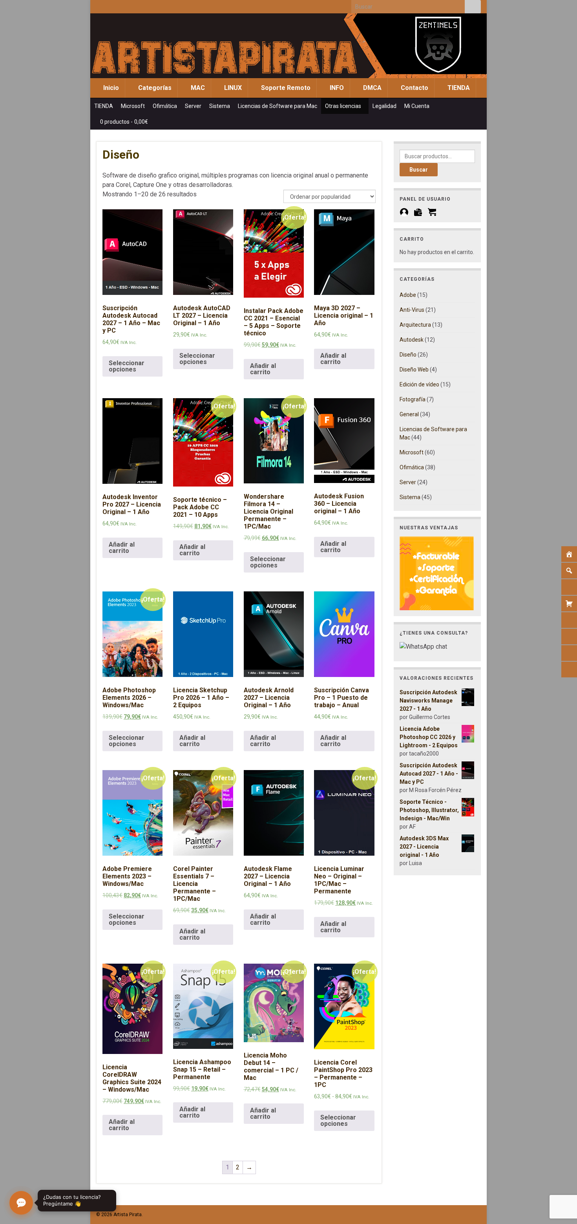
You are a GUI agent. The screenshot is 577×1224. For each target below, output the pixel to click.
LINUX (232, 87)
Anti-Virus (412, 310)
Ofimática (165, 106)
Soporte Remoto (284, 87)
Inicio (110, 87)
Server (193, 106)
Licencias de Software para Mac (277, 106)
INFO (336, 87)
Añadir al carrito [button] (263, 369)
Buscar (418, 169)
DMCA (372, 87)
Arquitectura (415, 325)
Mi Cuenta (417, 106)
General (409, 414)
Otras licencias (343, 106)
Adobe (408, 295)
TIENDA (458, 87)
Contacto (413, 87)
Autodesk (412, 340)
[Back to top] (559, 1177)
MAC (197, 87)
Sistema (219, 106)
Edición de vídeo (419, 384)
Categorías (154, 87)
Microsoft (133, 106)
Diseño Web (414, 369)
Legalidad (384, 106)
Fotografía (412, 399)
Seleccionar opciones (126, 366)
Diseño (408, 354)
